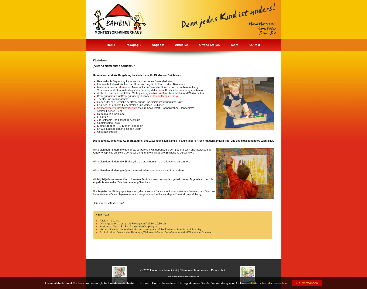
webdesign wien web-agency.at (183, 276)
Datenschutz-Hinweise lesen (271, 283)
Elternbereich (187, 270)
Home (111, 45)
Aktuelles (182, 45)
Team (234, 45)
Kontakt (254, 45)
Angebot (158, 45)
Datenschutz (219, 270)
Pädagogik (133, 45)
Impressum (203, 270)
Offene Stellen (209, 45)
